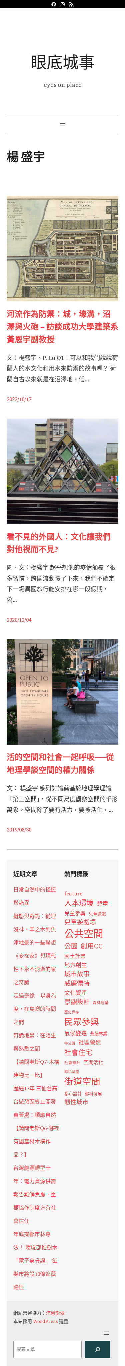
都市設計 (73, 1094)
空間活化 (93, 1062)
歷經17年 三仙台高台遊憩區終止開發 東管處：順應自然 (35, 1101)
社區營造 (89, 1043)
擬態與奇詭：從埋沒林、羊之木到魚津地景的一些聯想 (34, 929)
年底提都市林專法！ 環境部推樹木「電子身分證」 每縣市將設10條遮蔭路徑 (35, 1260)
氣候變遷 (75, 1033)
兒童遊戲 (97, 914)
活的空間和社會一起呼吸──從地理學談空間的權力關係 (60, 763)
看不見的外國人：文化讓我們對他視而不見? (59, 543)
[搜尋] (97, 1349)
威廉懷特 (77, 983)
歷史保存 (71, 1012)
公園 (71, 946)
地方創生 (75, 965)
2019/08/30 (19, 829)
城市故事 (77, 974)
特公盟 (69, 1043)
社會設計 (72, 1062)
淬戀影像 (55, 1313)
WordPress (45, 1321)
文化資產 (75, 993)
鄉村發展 (93, 1094)
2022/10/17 (19, 399)
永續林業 (98, 1034)
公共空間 (83, 933)
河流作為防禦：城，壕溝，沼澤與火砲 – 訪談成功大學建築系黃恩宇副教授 (62, 327)
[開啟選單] (63, 125)
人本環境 (79, 903)
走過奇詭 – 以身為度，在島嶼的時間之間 (34, 1009)
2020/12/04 (19, 619)
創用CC (92, 946)
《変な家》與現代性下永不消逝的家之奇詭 (34, 969)
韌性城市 (76, 1102)
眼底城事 (63, 62)
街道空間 (82, 1082)
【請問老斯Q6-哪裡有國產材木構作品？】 (36, 1141)
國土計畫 (75, 956)
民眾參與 (81, 1022)
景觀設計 (77, 1001)
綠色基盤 (71, 1071)
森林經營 (101, 1002)
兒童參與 (75, 913)
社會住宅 (78, 1052)
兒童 (102, 904)
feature (73, 893)
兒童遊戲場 (80, 922)
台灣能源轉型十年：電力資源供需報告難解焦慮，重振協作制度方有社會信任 (34, 1194)
